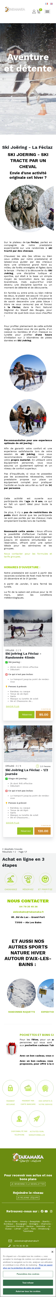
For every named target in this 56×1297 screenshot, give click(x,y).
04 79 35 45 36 (28, 906)
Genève (30, 1226)
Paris (33, 1228)
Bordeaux (8, 1224)
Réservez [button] (27, 714)
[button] (11, 881)
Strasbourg (43, 1228)
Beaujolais (35, 1221)
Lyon (26, 1228)
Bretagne (33, 1224)
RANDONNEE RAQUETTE (21, 1012)
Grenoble (40, 1226)
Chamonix (46, 1224)
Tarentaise (28, 1231)
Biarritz (46, 1221)
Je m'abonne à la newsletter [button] (28, 1184)
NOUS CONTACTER (28, 900)
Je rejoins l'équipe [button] (28, 1198)
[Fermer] (52, 1252)
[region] (28, 1272)
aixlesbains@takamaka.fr (28, 911)
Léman (17, 1228)
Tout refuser (28, 1283)
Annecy (23, 1221)
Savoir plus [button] (12, 706)
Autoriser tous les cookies (28, 1291)
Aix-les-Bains (11, 1221)
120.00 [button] (43, 831)
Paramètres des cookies (28, 1274)
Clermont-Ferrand (15, 1226)
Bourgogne (21, 1224)
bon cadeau (37, 1055)
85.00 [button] (43, 714)
